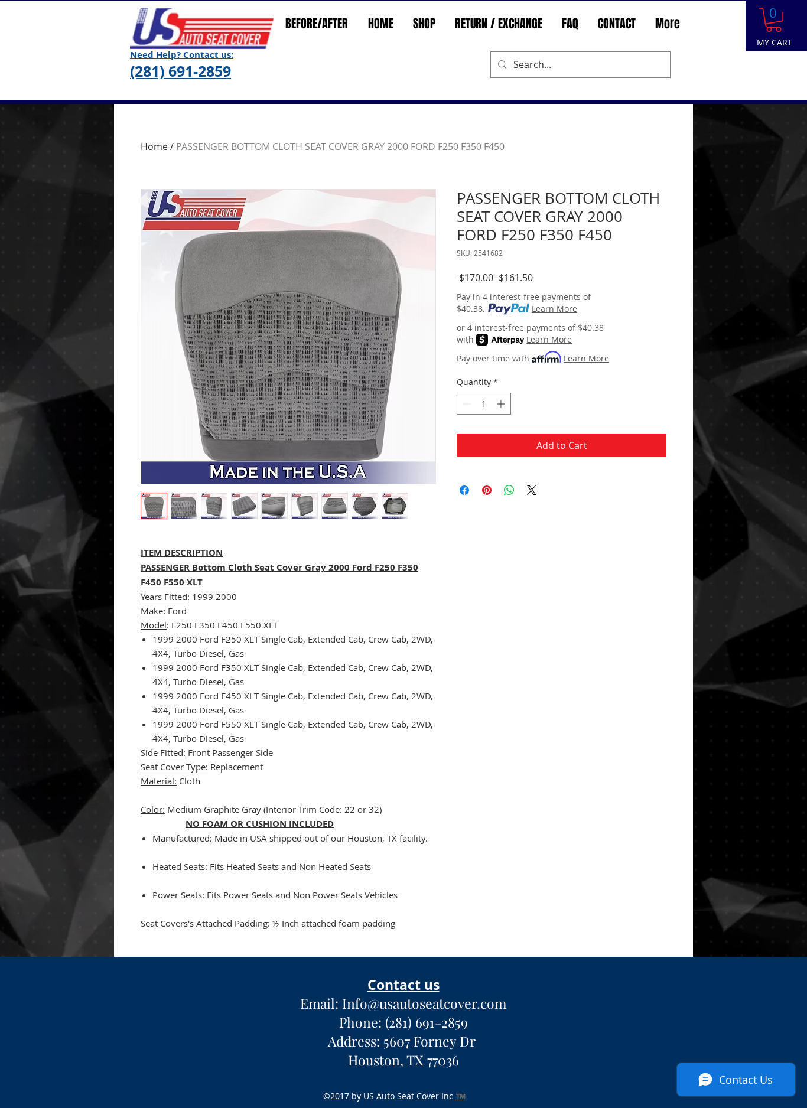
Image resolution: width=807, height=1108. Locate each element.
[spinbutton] (483, 403)
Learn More (554, 308)
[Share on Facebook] (464, 490)
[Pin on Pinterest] (487, 490)
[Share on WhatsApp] (509, 490)
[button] (773, 20)
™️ (460, 1096)
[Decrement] (465, 403)
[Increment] (501, 403)
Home (154, 146)
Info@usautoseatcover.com (424, 1003)
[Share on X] (532, 490)
